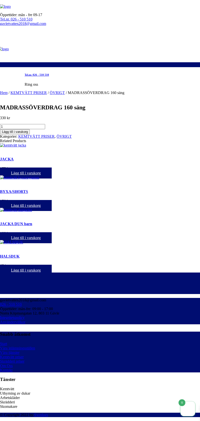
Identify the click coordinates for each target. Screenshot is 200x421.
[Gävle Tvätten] (5, 6)
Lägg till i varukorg (15, 132)
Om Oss (6, 366)
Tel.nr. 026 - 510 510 (16, 19)
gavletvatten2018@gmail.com (23, 23)
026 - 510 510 (11, 304)
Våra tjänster (10, 352)
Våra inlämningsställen (17, 348)
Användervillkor (12, 322)
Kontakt (6, 370)
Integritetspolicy (12, 318)
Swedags (41, 415)
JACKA (7, 159)
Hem (4, 93)
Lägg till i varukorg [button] (26, 173)
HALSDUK (10, 256)
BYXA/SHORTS (14, 191)
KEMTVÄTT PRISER (28, 93)
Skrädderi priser (12, 361)
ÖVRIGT (57, 93)
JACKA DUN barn (16, 224)
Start (3, 344)
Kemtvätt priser (12, 357)
